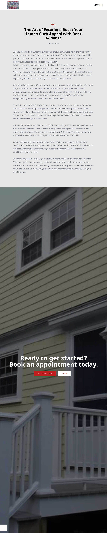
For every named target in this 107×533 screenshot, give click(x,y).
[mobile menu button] (101, 5)
